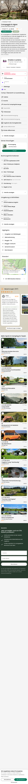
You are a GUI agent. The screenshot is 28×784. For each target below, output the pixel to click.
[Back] (2, 2)
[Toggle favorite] (3, 339)
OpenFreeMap (5, 271)
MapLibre (18, 270)
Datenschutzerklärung (6, 573)
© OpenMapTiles (12, 271)
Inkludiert (15, 150)
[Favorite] (25, 2)
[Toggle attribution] (24, 270)
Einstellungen (14, 782)
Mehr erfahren (5, 776)
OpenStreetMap (6, 273)
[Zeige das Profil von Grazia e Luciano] (24, 60)
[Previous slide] (3, 343)
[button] (14, 266)
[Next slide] (25, 343)
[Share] (22, 2)
